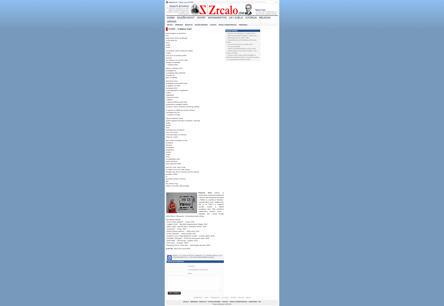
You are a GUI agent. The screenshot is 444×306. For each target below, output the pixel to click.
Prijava (215, 304)
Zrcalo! (170, 25)
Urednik (180, 255)
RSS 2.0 (187, 257)
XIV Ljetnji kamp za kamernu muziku (239, 59)
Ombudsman (243, 25)
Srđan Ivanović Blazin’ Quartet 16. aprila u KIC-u (243, 35)
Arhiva (171, 21)
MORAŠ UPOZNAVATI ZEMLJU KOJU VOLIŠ (242, 48)
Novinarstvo (217, 17)
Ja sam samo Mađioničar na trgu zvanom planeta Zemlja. (266, 12)
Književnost (186, 17)
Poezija (204, 255)
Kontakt (213, 25)
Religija (264, 17)
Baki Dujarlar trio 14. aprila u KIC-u (239, 38)
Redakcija (189, 25)
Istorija (251, 17)
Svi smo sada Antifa (234, 46)
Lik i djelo (236, 17)
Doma (171, 17)
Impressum (179, 25)
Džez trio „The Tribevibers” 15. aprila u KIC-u (242, 33)
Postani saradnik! (201, 25)
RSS (259, 301)
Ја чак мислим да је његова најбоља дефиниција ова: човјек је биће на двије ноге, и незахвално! (178, 10)
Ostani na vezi (173, 2)
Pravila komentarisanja (227, 25)
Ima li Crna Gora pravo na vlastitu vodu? (240, 44)
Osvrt (201, 17)
